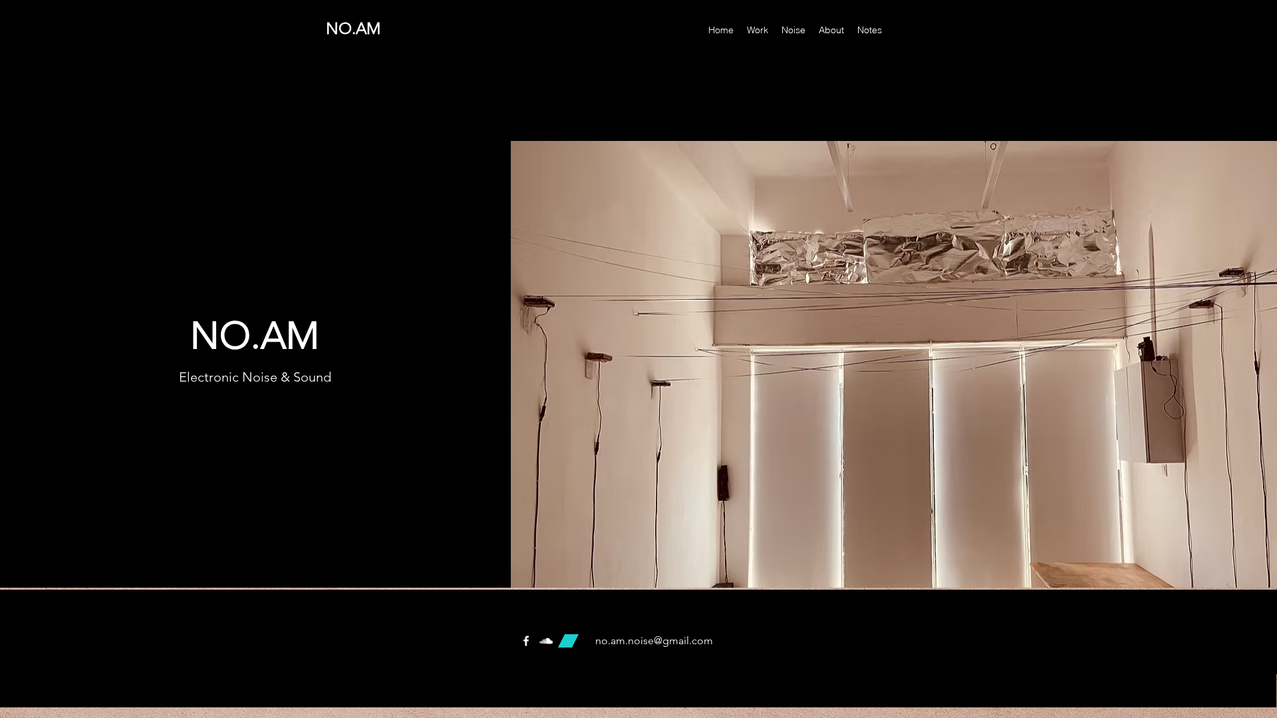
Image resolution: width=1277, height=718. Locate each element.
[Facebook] (526, 641)
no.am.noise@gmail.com (654, 640)
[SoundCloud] (546, 641)
